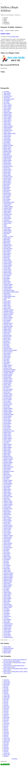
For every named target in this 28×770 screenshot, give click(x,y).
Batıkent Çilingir (7, 158)
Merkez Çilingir (7, 465)
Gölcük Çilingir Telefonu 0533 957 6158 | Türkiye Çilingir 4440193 (15, 660)
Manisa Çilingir (6, 453)
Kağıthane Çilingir (7, 368)
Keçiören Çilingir (7, 402)
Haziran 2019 (6, 706)
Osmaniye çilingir (7, 505)
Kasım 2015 (6, 748)
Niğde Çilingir (6, 487)
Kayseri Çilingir (7, 401)
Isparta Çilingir (6, 354)
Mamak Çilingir (7, 450)
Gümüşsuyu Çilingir (8, 314)
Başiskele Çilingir (7, 157)
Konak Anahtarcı (7, 423)
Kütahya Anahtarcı (7, 438)
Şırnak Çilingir (6, 568)
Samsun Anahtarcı (7, 520)
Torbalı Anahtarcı (7, 593)
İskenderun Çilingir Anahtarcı (10, 350)
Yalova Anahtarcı (7, 619)
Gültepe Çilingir (7, 308)
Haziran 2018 (6, 717)
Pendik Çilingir (6, 513)
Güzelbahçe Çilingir (8, 323)
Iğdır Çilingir (6, 341)
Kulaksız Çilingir (7, 432)
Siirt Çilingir (6, 550)
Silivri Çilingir (6, 552)
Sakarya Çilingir (7, 519)
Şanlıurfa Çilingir (7, 528)
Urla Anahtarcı (6, 610)
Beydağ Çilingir (7, 173)
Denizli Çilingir (6, 238)
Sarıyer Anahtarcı (7, 532)
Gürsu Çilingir (6, 321)
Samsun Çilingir (7, 522)
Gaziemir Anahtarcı (7, 287)
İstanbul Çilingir (7, 356)
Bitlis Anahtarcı (7, 187)
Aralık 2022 (6, 680)
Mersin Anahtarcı (7, 468)
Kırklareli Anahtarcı (7, 411)
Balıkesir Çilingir (7, 149)
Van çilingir (6, 617)
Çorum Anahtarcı (7, 227)
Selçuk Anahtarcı (7, 538)
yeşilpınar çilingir (7, 628)
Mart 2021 (5, 702)
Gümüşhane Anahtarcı (8, 309)
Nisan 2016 (6, 744)
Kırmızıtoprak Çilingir (8, 414)
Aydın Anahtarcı (7, 140)
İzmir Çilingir (6, 359)
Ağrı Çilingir (6, 102)
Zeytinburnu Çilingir (8, 637)
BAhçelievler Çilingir (8, 145)
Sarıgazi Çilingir (7, 529)
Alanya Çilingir (6, 109)
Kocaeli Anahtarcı (7, 420)
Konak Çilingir (6, 425)
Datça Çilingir (6, 233)
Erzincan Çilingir (7, 263)
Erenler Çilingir (6, 259)
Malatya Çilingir (7, 445)
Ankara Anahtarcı (7, 120)
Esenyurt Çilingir (7, 271)
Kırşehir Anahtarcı (7, 416)
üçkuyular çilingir (7, 604)
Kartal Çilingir (6, 392)
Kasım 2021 (6, 690)
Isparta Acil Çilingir (7, 351)
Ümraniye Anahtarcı (8, 605)
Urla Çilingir (6, 611)
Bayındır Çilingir (7, 163)
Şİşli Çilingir (6, 562)
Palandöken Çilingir (7, 508)
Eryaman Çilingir (7, 260)
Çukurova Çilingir (7, 230)
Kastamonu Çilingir (7, 395)
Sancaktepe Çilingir (7, 525)
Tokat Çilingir (6, 591)
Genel (4, 299)
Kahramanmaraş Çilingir (9, 371)
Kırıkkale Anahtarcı (7, 408)
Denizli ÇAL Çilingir (8, 236)
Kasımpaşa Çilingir (7, 393)
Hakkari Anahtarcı (7, 327)
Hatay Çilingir (6, 333)
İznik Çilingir (6, 363)
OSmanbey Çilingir (7, 501)
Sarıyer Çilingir (6, 534)
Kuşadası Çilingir (7, 437)
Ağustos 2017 (6, 723)
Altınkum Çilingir (7, 115)
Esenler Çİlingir (7, 268)
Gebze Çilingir (6, 293)
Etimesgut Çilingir (7, 274)
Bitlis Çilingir (6, 188)
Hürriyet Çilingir (7, 339)
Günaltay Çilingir (7, 315)
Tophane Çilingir (7, 592)
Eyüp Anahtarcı (7, 275)
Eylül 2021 (5, 693)
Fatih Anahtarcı (6, 278)
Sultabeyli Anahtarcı (8, 574)
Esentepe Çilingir (7, 269)
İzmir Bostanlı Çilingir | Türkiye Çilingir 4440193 (14, 666)
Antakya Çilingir (7, 123)
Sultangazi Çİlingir (7, 582)
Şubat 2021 (6, 703)
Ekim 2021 (5, 691)
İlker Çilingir (6, 344)
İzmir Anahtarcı (7, 357)
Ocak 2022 (5, 688)
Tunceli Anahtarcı (7, 598)
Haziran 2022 (6, 684)
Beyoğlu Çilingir (7, 178)
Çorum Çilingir (6, 229)
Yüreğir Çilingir (7, 634)
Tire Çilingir (6, 589)
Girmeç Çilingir (7, 302)
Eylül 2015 (5, 751)
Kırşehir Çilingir (7, 417)
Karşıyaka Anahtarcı (8, 389)
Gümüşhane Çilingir (8, 311)
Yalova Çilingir (6, 620)
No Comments (12, 36)
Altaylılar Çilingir (7, 114)
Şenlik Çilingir (6, 541)
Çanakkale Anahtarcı (8, 206)
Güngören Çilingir (7, 318)
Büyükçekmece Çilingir (8, 202)
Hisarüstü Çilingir (7, 336)
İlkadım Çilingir (7, 342)
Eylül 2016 (5, 736)
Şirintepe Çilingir (7, 558)
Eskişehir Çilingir (7, 272)
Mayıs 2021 (6, 699)
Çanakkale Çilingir (7, 208)
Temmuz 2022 (6, 682)
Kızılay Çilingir (6, 419)
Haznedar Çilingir (7, 335)
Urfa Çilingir (6, 608)
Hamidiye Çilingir (7, 330)
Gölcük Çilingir (7, 303)
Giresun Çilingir (7, 300)
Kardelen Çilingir (7, 386)
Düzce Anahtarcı (7, 250)
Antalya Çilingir (7, 124)
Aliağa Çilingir (6, 111)
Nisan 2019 (6, 709)
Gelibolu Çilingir (7, 294)
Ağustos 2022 (6, 681)
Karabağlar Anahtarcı (8, 372)
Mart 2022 (5, 687)
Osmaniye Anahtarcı (8, 504)
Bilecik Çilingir (6, 181)
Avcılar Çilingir (6, 137)
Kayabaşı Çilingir (7, 396)
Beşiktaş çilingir (7, 172)
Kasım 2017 (6, 720)
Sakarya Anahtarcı (7, 517)
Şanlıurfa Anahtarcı (7, 526)
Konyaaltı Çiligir (7, 429)
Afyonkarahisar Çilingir (8, 99)
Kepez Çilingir (6, 407)
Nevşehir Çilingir (7, 484)
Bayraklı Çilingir (7, 164)
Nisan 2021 (6, 700)
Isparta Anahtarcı (7, 353)
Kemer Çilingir (6, 405)
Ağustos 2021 (6, 694)
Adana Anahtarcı (7, 93)
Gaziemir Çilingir (7, 288)
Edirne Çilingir (6, 254)
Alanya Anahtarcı (7, 108)
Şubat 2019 (6, 711)
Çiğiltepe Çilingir (7, 218)
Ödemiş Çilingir (7, 495)
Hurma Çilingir (6, 338)
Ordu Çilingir (6, 498)
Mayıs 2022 (6, 685)
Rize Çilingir (6, 516)
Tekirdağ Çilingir (7, 586)
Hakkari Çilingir (7, 329)
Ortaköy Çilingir (7, 499)
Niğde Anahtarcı (7, 486)
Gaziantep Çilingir (7, 285)
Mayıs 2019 (6, 708)
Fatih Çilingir (6, 280)
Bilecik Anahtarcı (7, 179)
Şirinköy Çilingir (7, 556)
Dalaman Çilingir (7, 232)
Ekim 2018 (5, 715)
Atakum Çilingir (7, 134)
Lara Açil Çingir (7, 441)
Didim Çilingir (6, 239)
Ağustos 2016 (6, 738)
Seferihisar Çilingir (7, 537)
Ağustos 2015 (6, 753)
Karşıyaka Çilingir (7, 390)
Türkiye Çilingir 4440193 (9, 9)
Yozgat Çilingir (6, 632)
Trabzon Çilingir (7, 596)
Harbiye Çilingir (7, 332)
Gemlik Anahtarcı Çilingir (9, 296)
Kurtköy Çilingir (7, 434)
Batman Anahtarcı (7, 160)
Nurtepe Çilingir (7, 492)
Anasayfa (5, 17)
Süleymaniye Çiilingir (8, 573)
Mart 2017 (5, 727)
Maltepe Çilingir (7, 448)
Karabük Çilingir (7, 377)
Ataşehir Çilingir (7, 136)
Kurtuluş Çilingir (7, 435)
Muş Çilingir (6, 478)
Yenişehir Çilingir (7, 626)
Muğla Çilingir (6, 474)
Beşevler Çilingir (7, 170)
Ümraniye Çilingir (7, 607)
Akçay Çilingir (6, 103)
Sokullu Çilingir (7, 570)
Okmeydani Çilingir (7, 496)
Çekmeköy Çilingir (7, 214)
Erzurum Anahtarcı (7, 265)
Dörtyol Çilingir (7, 247)
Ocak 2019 (5, 712)
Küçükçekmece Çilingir (8, 431)
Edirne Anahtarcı (7, 253)
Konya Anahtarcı (7, 426)
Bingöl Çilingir (6, 184)
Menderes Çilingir (7, 460)
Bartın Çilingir (6, 154)
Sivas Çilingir (6, 567)
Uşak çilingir (6, 614)
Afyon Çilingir (6, 97)
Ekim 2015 (5, 750)
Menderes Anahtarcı (8, 459)
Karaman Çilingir (7, 383)
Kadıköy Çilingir (5, 33)
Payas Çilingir (6, 510)
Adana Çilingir (6, 94)
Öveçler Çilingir (7, 507)
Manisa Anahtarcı (7, 451)
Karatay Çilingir (7, 384)
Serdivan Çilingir (7, 544)
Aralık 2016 (6, 732)
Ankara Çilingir (7, 121)
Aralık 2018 (6, 714)
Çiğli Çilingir (6, 220)
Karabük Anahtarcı (7, 375)
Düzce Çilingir (6, 251)
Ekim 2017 (5, 721)
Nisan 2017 (6, 726)
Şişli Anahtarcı (6, 559)
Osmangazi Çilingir (7, 502)
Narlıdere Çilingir (7, 481)
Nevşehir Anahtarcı (7, 483)
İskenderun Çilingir (7, 348)
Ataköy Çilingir (6, 131)
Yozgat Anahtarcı (7, 631)
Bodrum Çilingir (7, 190)
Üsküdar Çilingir (7, 616)
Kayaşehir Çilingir (7, 398)
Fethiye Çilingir (6, 283)
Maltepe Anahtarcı (7, 447)
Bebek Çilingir (6, 167)
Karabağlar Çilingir (7, 374)
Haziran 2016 (6, 741)
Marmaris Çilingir (7, 456)
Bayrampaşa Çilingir (8, 166)
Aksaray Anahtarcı (7, 105)
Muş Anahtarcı (6, 477)
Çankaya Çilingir (7, 209)
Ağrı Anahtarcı (6, 100)
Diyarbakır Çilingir (7, 245)
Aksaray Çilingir (7, 106)
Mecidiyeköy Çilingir (8, 457)
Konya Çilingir (6, 428)
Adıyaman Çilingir (7, 96)
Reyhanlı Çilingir (7, 514)
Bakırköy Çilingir (7, 146)
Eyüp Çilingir (6, 277)
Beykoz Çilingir (7, 175)
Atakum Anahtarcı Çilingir (9, 133)
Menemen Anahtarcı (8, 462)
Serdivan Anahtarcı (7, 543)
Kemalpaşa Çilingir (7, 404)
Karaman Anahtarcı (7, 381)
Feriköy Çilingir (7, 281)
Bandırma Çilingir (7, 151)
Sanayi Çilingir (6, 523)
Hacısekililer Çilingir (8, 326)
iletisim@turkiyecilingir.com (16, 1)
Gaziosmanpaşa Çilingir (8, 290)
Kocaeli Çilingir (7, 422)
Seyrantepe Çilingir (7, 547)
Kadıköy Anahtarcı (7, 365)
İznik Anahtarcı (6, 362)
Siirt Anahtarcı (6, 549)
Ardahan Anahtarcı (7, 127)
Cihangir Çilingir (7, 223)
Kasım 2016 (6, 733)
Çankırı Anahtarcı (7, 211)
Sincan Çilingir (6, 553)
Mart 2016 (5, 745)
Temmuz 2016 (6, 739)
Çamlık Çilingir (6, 205)
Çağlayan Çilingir (7, 203)
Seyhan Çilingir (7, 546)
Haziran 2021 (6, 697)
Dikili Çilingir (6, 242)
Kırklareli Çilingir (7, 413)
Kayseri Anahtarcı (7, 399)
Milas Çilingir (6, 472)
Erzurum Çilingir (7, 266)
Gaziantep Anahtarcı (8, 284)
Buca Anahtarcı (7, 196)
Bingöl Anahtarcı (7, 182)
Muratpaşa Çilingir (7, 475)
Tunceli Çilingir (6, 599)
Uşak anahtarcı (6, 613)
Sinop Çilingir (6, 555)
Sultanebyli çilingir (7, 580)
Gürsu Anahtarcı (7, 320)
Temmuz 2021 (6, 696)
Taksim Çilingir (6, 583)
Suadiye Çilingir (7, 571)
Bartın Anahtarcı (7, 152)
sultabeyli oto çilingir (8, 576)
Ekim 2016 (5, 735)
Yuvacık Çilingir (7, 635)
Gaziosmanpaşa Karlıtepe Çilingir (11, 291)
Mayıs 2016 (6, 742)
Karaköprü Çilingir (7, 380)
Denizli (5, 235)
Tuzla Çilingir (6, 602)
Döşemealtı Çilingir (7, 248)
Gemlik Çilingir (7, 297)
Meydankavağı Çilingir (8, 471)
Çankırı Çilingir (7, 212)
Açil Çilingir (6, 91)
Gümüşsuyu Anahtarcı (8, 312)
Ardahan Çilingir (7, 129)
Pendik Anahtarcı (7, 511)
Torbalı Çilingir (6, 595)
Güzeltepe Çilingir (7, 324)
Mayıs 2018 (6, 718)
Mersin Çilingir (6, 469)
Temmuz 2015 (6, 754)
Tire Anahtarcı (6, 588)
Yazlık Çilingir (6, 622)
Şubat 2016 (6, 747)
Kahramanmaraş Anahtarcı (9, 369)
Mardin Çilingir (6, 454)
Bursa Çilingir (6, 200)
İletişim (5, 19)
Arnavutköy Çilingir (8, 130)
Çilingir (5, 20)
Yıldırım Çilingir (7, 629)
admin (17, 36)
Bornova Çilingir (7, 194)
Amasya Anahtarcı (7, 117)
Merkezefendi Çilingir (8, 466)
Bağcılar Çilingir (7, 143)
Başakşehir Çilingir (7, 155)
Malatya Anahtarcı (7, 444)
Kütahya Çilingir (7, 439)
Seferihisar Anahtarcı (8, 535)
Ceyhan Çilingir (7, 217)
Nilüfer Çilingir (6, 490)
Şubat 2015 (6, 756)
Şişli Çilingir (6, 564)
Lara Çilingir (6, 442)
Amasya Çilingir (7, 118)
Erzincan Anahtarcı (7, 262)
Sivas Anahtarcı (7, 565)
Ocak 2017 (5, 730)
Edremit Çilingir (7, 256)
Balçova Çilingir (7, 148)
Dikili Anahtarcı (7, 241)
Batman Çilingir (7, 161)
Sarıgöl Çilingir (6, 531)
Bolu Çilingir (6, 191)
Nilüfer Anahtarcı (7, 489)
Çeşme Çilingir (6, 215)
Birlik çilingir (6, 185)
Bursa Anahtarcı (7, 199)
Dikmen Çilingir (7, 244)
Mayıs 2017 (6, 724)
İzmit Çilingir (6, 360)
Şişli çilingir (6, 561)
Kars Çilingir (6, 387)
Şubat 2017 (6, 729)
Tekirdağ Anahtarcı (7, 585)
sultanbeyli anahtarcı (8, 577)
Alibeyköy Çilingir (7, 112)
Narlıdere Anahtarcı (7, 480)
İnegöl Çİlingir (6, 347)
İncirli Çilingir (6, 345)
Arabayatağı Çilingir (8, 126)
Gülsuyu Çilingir (7, 306)
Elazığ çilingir (6, 257)
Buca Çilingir (6, 197)
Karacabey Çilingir (7, 378)
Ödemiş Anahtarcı (7, 493)
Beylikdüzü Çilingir (7, 176)
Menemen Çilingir (7, 463)
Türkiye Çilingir (7, 601)
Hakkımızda (6, 22)
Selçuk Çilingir (6, 540)
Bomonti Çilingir (7, 193)
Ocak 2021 (5, 705)
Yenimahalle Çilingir (8, 623)
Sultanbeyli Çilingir (7, 579)
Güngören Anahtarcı (8, 317)
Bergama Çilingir (7, 169)
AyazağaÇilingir (7, 139)
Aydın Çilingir (6, 142)
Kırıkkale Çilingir (7, 410)
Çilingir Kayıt (6, 23)
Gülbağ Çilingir (7, 305)
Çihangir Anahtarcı (7, 221)
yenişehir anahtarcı (7, 625)
